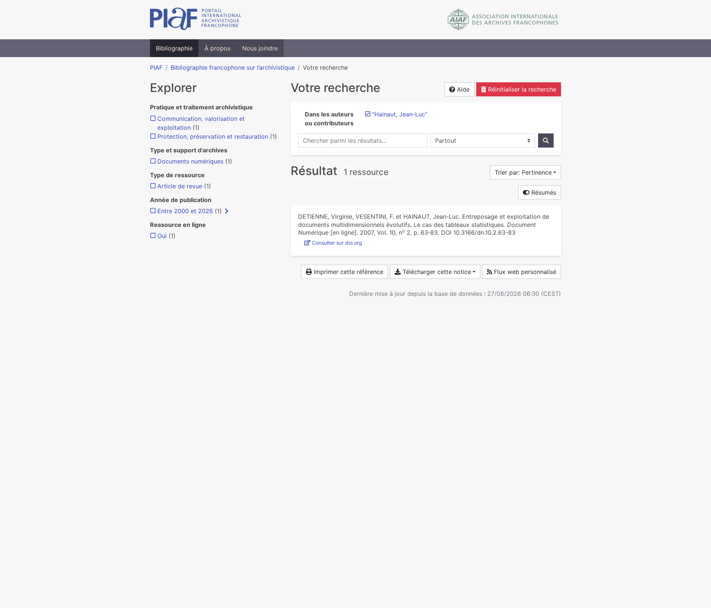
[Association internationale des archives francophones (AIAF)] (503, 19)
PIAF (156, 67)
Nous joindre (260, 48)
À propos (217, 48)
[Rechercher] (546, 140)
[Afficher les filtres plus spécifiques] (227, 210)
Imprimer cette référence (347, 271)
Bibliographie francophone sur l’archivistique (233, 67)
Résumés (543, 192)
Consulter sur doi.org (337, 242)
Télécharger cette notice (436, 271)
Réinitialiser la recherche (521, 89)
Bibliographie (174, 48)
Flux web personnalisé (524, 271)
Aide (462, 89)
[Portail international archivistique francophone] (195, 19)
